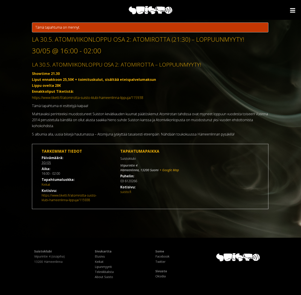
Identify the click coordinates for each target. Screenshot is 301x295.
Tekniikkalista (104, 272)
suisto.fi (125, 192)
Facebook (162, 256)
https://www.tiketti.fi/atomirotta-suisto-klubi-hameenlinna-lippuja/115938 (87, 97)
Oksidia (160, 276)
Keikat (46, 184)
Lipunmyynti (103, 267)
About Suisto (104, 277)
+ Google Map (169, 170)
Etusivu (100, 256)
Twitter (160, 262)
